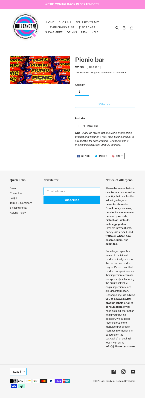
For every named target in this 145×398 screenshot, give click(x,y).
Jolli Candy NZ (108, 381)
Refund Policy (18, 212)
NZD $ (17, 371)
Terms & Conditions (21, 202)
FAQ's (13, 197)
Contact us (16, 193)
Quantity (80, 84)
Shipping (95, 72)
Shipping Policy (18, 207)
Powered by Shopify (125, 381)
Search (14, 188)
